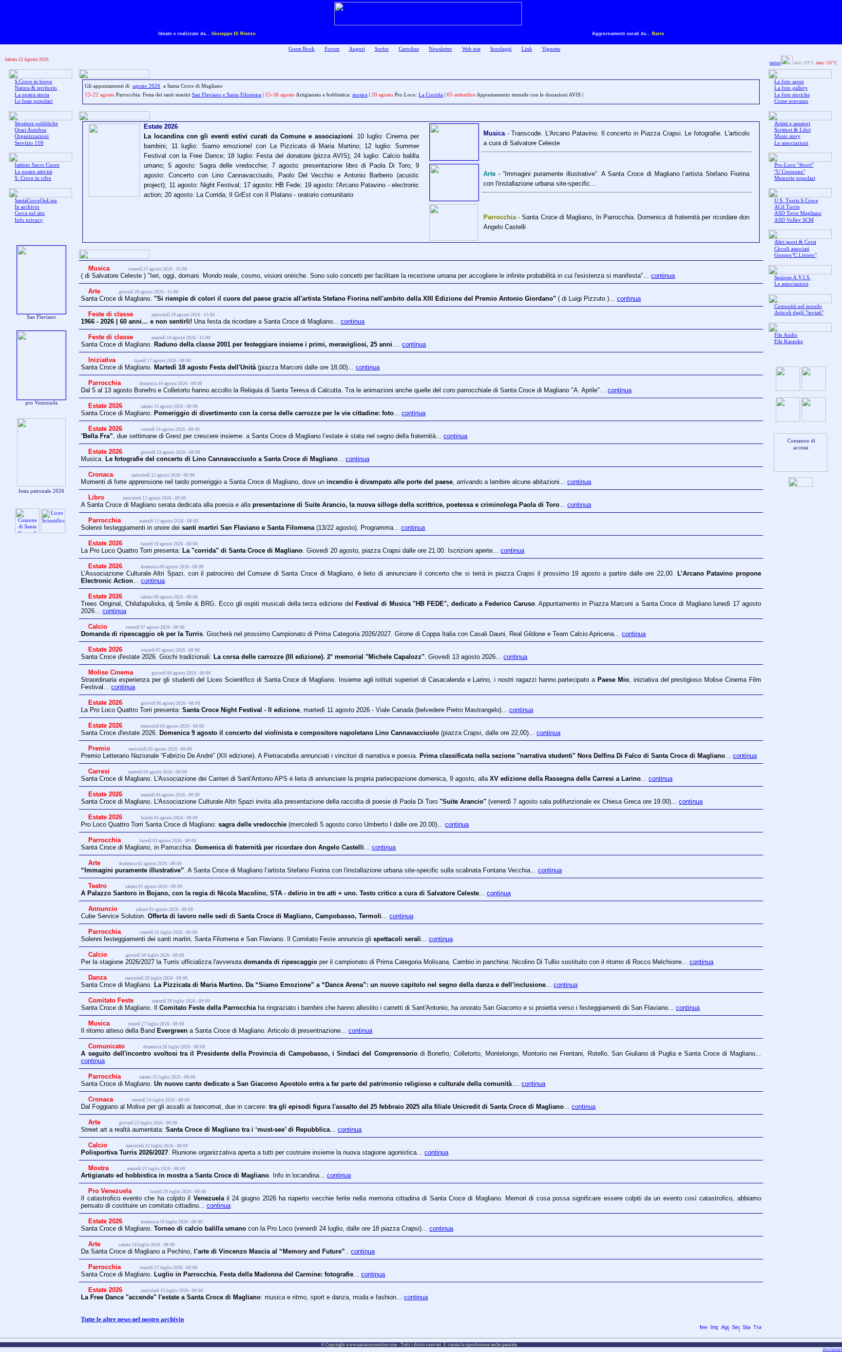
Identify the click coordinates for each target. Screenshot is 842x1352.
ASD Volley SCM (794, 220)
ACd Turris (787, 207)
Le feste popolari (34, 101)
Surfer (382, 49)
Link (526, 49)
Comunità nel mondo (798, 306)
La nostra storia (32, 94)
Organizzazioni (32, 136)
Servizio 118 (29, 143)
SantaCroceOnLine (36, 200)
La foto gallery (791, 88)
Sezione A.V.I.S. (792, 277)
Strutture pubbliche (36, 123)
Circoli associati (791, 248)
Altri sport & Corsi (795, 242)
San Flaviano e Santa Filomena (226, 94)
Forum (332, 49)
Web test (471, 49)
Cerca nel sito (30, 213)
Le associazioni (791, 143)
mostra (359, 94)
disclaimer (832, 1349)
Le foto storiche (792, 94)
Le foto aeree (789, 81)
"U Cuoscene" (789, 171)
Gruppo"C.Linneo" (795, 255)
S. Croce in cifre (33, 178)
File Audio (786, 335)
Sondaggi (501, 49)
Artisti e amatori (792, 123)
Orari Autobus (30, 130)
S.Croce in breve (33, 81)
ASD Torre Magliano (798, 213)
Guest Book (301, 49)
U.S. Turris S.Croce (796, 200)
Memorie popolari (794, 178)
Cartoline (409, 49)
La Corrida (431, 94)
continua (663, 275)
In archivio (27, 207)
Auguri (357, 49)
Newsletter (440, 49)
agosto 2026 (146, 86)
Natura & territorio (36, 88)
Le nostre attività (33, 171)
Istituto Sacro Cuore (37, 165)
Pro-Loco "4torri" (794, 165)
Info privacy (29, 220)
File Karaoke (788, 341)
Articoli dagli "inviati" (798, 312)
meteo (775, 62)
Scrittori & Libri (792, 130)
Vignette (551, 49)
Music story (787, 136)
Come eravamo (791, 101)
